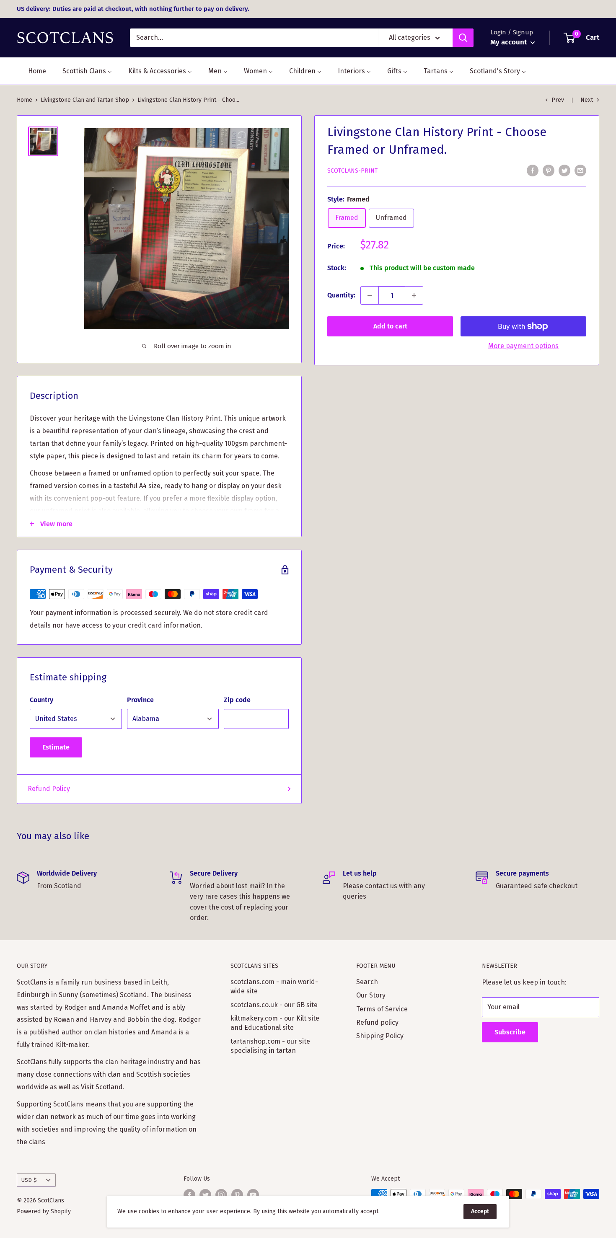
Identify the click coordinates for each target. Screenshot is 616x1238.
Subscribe (509, 1032)
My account (509, 42)
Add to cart (390, 326)
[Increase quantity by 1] (414, 295)
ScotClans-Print (352, 170)
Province (140, 700)
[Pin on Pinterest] (548, 170)
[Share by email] (580, 170)
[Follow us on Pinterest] (237, 1195)
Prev (557, 99)
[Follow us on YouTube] (253, 1195)
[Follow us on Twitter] (205, 1195)
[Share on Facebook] (532, 170)
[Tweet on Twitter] (564, 170)
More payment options (523, 346)
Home (24, 99)
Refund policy (377, 1022)
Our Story (371, 995)
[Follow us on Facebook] (189, 1195)
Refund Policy (49, 789)
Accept (480, 1211)
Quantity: (341, 295)
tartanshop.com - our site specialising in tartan (270, 1045)
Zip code (237, 700)
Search (367, 982)
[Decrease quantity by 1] (369, 295)
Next (586, 99)
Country (41, 700)
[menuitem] (32, 71)
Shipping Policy (380, 1036)
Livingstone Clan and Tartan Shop (85, 99)
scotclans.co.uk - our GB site (274, 1005)
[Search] (463, 37)
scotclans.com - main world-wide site (274, 986)
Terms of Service (382, 1009)
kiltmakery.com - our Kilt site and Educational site (274, 1022)
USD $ (29, 1180)
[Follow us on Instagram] (221, 1195)
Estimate (56, 747)
